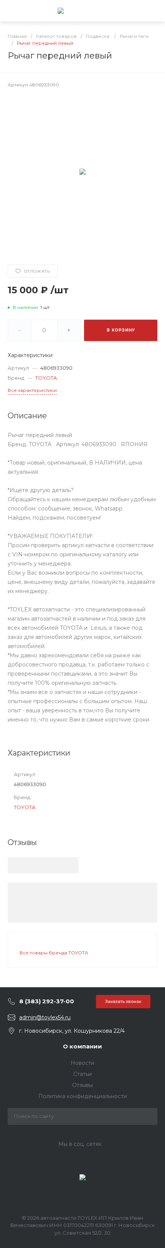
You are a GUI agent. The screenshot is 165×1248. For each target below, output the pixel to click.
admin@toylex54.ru (45, 1017)
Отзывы (82, 1085)
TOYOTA (46, 378)
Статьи (82, 1074)
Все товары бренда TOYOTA (54, 952)
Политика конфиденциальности (82, 1096)
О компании (82, 1046)
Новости (82, 1063)
